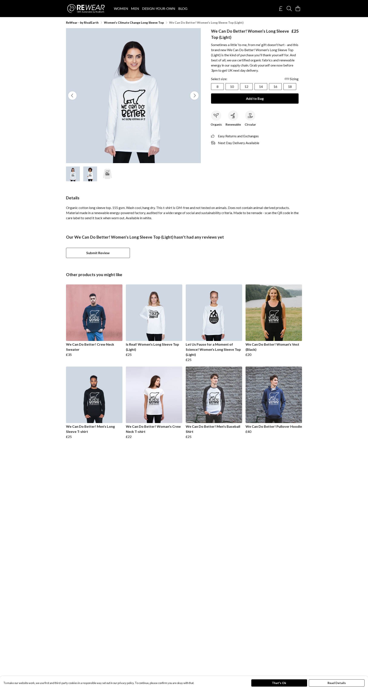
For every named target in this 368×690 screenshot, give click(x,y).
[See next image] (194, 95)
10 (232, 86)
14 (261, 86)
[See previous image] (72, 95)
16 (275, 86)
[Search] (289, 8)
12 (246, 86)
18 (290, 86)
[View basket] (297, 8)
